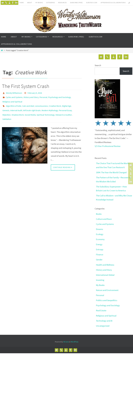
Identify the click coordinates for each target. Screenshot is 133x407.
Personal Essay (65, 107)
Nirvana (66, 342)
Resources (62, 3)
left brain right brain (32, 107)
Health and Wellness (105, 264)
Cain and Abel (28, 103)
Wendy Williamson (14, 92)
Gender (99, 259)
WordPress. (74, 342)
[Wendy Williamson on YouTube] (3, 3)
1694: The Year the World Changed (111, 172)
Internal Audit (16, 107)
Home (21, 3)
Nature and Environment (107, 290)
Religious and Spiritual (12, 100)
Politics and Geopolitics (106, 300)
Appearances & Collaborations (113, 3)
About (29, 3)
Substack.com (91, 3)
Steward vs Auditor (63, 111)
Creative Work (55, 103)
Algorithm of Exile (13, 103)
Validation (6, 114)
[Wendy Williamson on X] (6, 3)
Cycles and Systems (14, 96)
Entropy (99, 249)
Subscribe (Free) (76, 3)
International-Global (105, 275)
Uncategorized (102, 325)
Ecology (99, 234)
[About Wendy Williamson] (9, 3)
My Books (39, 3)
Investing (100, 280)
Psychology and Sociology (59, 96)
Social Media (30, 111)
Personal (43, 96)
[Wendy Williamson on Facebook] (13, 3)
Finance (99, 254)
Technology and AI (104, 320)
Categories (50, 3)
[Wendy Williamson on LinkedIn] (16, 3)
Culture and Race (104, 219)
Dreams (99, 229)
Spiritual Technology (46, 111)
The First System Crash (25, 86)
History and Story (31, 96)
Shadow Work (18, 111)
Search (98, 65)
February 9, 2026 (35, 92)
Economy (100, 239)
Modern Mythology (50, 107)
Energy (99, 244)
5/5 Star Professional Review (107, 146)
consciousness (41, 103)
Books (99, 213)
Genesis (5, 107)
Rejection (6, 111)
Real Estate (101, 310)
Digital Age (66, 103)
